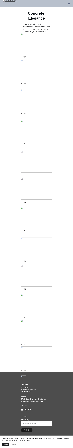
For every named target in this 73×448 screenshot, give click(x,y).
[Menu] (69, 3)
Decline (14, 444)
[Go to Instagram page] (26, 410)
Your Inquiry (25, 419)
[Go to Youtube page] (22, 410)
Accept (6, 444)
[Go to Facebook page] (29, 410)
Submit (26, 430)
